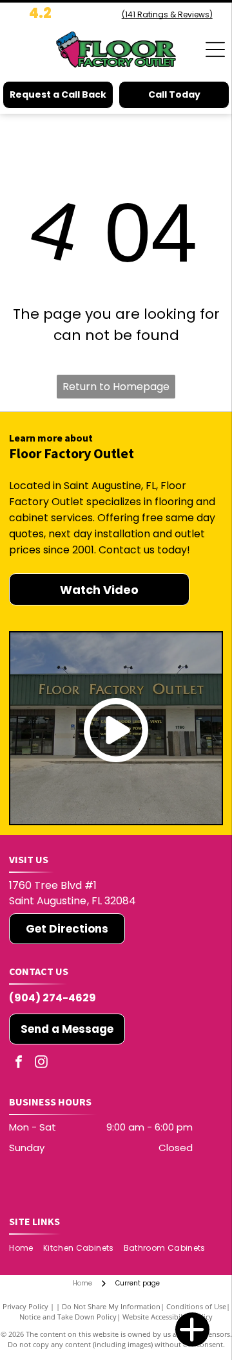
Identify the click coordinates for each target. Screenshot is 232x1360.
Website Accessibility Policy (167, 1316)
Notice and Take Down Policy (68, 1316)
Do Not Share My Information (111, 1306)
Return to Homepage (116, 386)
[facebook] (18, 1063)
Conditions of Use (196, 1306)
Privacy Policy (25, 1306)
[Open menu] (215, 49)
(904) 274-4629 (52, 997)
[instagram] (41, 1063)
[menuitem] (26, 1248)
